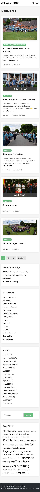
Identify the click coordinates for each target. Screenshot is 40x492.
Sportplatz (28, 457)
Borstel (28, 434)
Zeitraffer (7, 473)
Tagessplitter (7, 336)
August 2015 (7, 397)
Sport (19, 458)
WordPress (23, 489)
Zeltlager (13, 473)
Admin (8, 64)
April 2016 (6, 381)
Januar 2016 (7, 387)
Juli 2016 (6, 371)
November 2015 (9, 390)
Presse (5, 326)
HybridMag (35, 489)
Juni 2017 (6, 355)
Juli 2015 (6, 400)
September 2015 (9, 394)
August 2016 (7, 368)
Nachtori (6, 323)
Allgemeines (7, 44)
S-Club (32, 454)
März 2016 (7, 384)
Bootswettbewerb (9, 304)
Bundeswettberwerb (8, 437)
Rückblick (6, 330)
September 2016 (9, 365)
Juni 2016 (6, 374)
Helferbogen (7, 448)
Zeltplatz (20, 472)
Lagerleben (7, 320)
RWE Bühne (20, 454)
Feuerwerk (13, 445)
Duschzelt (17, 440)
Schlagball (7, 458)
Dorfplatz (9, 440)
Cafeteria (29, 437)
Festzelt (5, 445)
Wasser (28, 470)
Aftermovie (7, 278)
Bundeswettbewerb (10, 307)
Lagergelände (8, 317)
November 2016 (9, 358)
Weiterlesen (13, 60)
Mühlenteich (7, 454)
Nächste (21, 258)
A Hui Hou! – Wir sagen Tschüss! (19, 99)
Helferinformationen (19, 44)
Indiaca (20, 448)
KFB (24, 448)
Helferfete (14, 448)
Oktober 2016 (8, 361)
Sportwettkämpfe (9, 333)
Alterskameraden (28, 431)
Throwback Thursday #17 (12, 282)
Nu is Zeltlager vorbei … (14, 243)
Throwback (22, 461)
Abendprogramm (9, 297)
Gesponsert (7, 310)
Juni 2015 (6, 403)
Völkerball (17, 470)
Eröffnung (22, 440)
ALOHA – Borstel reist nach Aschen (16, 272)
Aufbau (6, 434)
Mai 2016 (6, 377)
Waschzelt (23, 470)
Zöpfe (26, 473)
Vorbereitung (8, 339)
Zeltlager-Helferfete (13, 154)
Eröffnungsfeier (31, 441)
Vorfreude (7, 469)
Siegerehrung (10, 205)
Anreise (34, 431)
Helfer (29, 444)
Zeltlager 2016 (9, 3)
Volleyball (7, 466)
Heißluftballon (21, 445)
